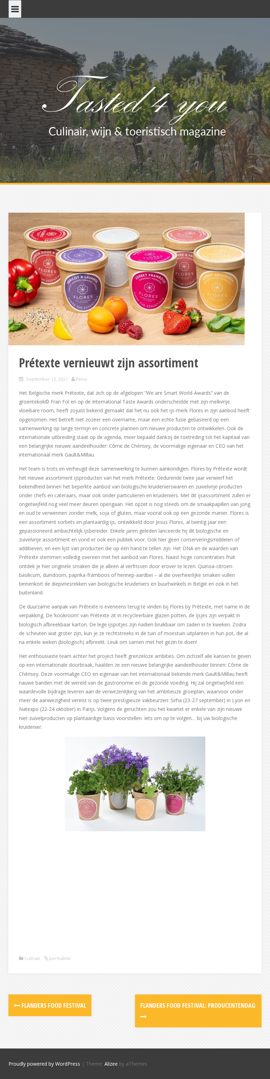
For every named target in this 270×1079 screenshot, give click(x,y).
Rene (81, 379)
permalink (59, 958)
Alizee (111, 1063)
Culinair (32, 958)
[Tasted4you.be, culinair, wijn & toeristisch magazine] (135, 104)
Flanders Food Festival (53, 1005)
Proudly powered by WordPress (44, 1063)
